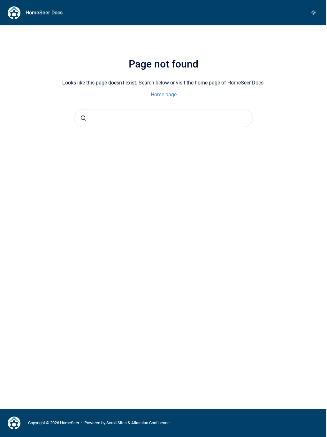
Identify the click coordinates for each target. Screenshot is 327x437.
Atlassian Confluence (150, 422)
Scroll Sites (116, 422)
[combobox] (163, 118)
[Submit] (83, 118)
